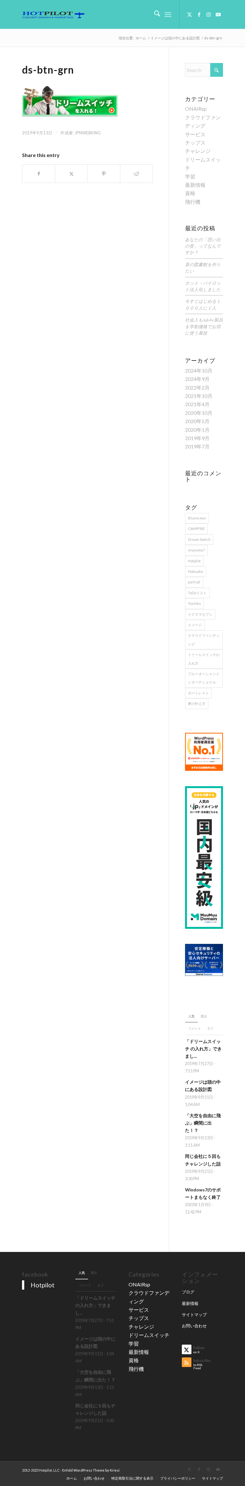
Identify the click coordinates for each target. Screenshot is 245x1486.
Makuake (195, 571)
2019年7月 (197, 446)
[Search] (154, 14)
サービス (195, 134)
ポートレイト (198, 693)
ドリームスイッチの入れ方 (203, 658)
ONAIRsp (196, 109)
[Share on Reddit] (136, 174)
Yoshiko (194, 603)
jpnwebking (88, 132)
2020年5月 (197, 421)
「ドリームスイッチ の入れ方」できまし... (203, 1049)
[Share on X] (71, 174)
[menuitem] (154, 14)
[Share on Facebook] (38, 174)
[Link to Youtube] (218, 14)
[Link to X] (189, 14)
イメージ (195, 625)
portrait (194, 582)
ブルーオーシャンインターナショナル (203, 678)
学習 (190, 176)
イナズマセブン (200, 614)
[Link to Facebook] (199, 14)
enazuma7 (196, 550)
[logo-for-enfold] (53, 14)
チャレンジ (198, 151)
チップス (195, 142)
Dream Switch (199, 539)
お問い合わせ (194, 1325)
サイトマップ (194, 1314)
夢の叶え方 (196, 703)
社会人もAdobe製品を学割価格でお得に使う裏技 (204, 326)
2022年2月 (197, 387)
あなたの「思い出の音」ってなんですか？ (203, 246)
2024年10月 (198, 371)
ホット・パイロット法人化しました (203, 286)
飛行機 (192, 202)
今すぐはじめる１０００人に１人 (203, 304)
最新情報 (195, 185)
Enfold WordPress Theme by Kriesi (91, 1470)
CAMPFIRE (196, 528)
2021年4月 (197, 404)
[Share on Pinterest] (104, 174)
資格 (190, 193)
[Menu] (168, 14)
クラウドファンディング (203, 639)
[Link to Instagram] (208, 14)
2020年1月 (197, 430)
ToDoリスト (197, 593)
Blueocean (197, 518)
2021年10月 (198, 396)
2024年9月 (197, 379)
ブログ (188, 1291)
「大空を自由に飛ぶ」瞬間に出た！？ (203, 1123)
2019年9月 (197, 438)
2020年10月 (198, 413)
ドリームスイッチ (149, 1335)
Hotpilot (194, 561)
